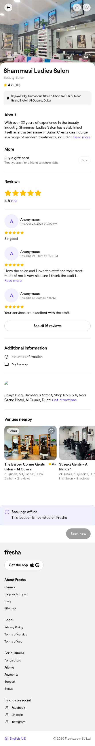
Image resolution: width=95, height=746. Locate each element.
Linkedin (17, 714)
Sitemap (10, 608)
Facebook (18, 707)
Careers (9, 587)
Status (8, 688)
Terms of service (15, 634)
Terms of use (13, 641)
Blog (7, 601)
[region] (47, 34)
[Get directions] (47, 385)
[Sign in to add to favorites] (51, 430)
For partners (12, 660)
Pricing (9, 667)
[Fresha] (47, 552)
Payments (11, 674)
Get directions (64, 400)
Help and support (16, 594)
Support (9, 681)
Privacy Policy (13, 627)
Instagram (18, 721)
